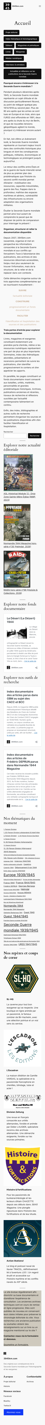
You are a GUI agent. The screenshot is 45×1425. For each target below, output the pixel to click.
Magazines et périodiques (28, 45)
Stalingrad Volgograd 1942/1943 (15, 935)
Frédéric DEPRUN (10, 886)
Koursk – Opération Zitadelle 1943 (15, 896)
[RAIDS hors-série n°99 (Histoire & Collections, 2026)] (17, 569)
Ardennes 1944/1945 (22, 861)
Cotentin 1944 (9, 867)
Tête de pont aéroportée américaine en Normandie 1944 (22, 941)
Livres (8, 52)
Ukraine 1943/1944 (10, 945)
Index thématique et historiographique (21, 39)
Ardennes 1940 (8, 861)
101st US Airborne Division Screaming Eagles (19, 855)
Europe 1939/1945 (19, 875)
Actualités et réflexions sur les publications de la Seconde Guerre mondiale (22, 74)
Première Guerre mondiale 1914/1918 (15, 920)
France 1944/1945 (25, 882)
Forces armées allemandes (31, 879)
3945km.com (17, 6)
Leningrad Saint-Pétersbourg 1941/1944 (18, 899)
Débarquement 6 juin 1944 (26, 867)
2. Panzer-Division (10, 836)
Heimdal (25, 889)
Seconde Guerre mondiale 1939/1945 (21, 927)
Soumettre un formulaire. (16, 1344)
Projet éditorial (11, 32)
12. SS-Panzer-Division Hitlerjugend (17, 848)
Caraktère (27, 864)
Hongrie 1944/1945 (10, 893)
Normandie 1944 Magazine (14, 909)
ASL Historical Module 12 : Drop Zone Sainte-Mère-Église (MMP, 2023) (20, 496)
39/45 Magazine (10, 852)
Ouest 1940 (29, 912)
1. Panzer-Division (10, 829)
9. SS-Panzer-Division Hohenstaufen (18, 842)
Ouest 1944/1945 (16, 916)
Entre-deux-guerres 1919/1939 (14, 871)
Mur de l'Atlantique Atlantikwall (13, 902)
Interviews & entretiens (15, 65)
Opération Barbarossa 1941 (13, 912)
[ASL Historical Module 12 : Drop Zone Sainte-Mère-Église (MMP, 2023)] (18, 473)
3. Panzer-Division (10, 839)
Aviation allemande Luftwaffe (13, 864)
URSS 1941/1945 (27, 944)
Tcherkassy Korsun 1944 (12, 938)
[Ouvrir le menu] (39, 6)
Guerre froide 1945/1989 (12, 889)
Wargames (20, 52)
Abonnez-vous (13, 1412)
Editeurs (9, 45)
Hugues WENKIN (24, 893)
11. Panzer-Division (10, 845)
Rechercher (8, 432)
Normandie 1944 (13, 905)
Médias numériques (14, 58)
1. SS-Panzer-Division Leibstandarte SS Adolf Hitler (22, 832)
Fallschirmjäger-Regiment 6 (13, 879)
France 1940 (9, 883)
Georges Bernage (26, 886)
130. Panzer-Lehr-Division (14, 858)
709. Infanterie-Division (32, 858)
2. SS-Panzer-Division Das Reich (28, 836)
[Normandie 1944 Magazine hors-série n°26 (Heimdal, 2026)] (17, 523)
